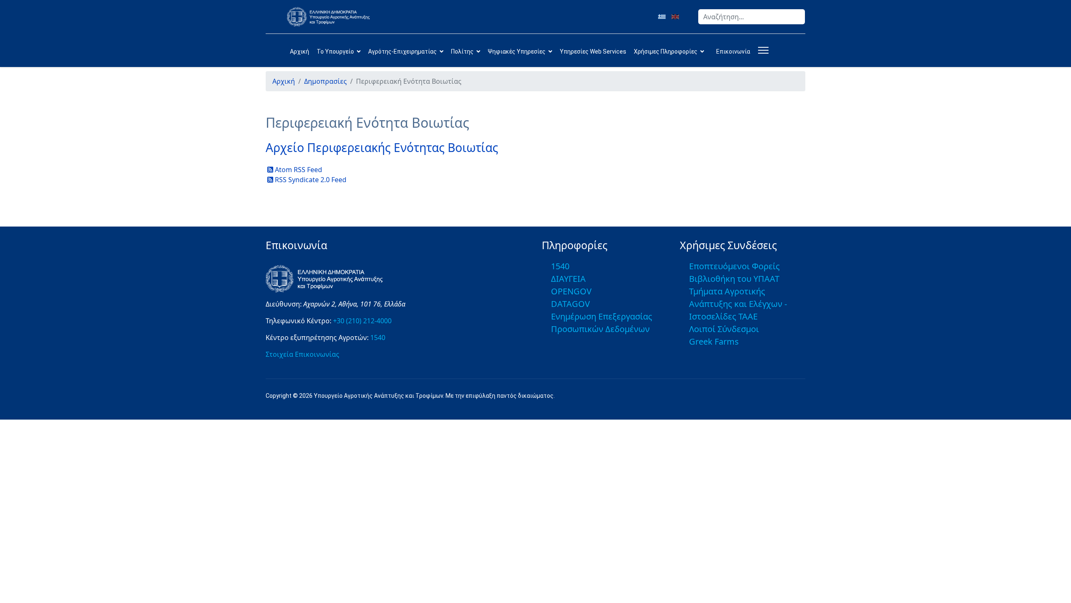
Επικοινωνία (733, 51)
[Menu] (762, 50)
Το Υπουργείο (335, 51)
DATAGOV (570, 303)
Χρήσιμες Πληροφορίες (665, 51)
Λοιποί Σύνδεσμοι (724, 329)
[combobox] (751, 17)
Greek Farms (714, 341)
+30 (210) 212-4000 (362, 320)
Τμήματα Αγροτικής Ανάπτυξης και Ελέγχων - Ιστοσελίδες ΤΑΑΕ (738, 304)
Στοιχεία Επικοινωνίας (302, 354)
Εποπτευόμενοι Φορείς (734, 266)
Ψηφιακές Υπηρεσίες (517, 51)
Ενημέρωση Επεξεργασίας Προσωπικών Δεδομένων (601, 323)
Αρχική (299, 51)
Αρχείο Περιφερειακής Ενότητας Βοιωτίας (382, 147)
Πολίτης (462, 51)
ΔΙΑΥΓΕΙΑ (568, 278)
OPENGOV (571, 291)
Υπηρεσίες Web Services (593, 51)
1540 (377, 337)
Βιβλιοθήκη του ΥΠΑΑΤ (734, 278)
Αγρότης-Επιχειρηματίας (402, 51)
